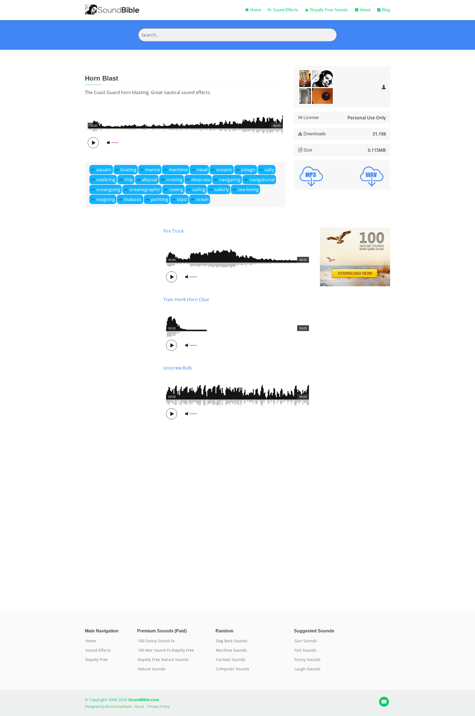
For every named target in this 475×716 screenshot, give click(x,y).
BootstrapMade (119, 706)
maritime (178, 170)
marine (152, 170)
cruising (174, 180)
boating (128, 170)
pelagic (248, 170)
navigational (262, 180)
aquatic (104, 170)
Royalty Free (96, 660)
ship (128, 180)
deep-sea (200, 180)
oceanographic (144, 189)
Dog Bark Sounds (231, 641)
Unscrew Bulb (177, 368)
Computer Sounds (232, 669)
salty (269, 170)
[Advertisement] (120, 411)
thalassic (133, 199)
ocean (202, 199)
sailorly (221, 189)
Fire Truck (173, 231)
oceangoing (108, 189)
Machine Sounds (231, 650)
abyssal (149, 180)
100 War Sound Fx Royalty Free (166, 650)
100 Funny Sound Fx (156, 641)
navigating (230, 180)
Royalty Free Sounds (328, 9)
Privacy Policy (159, 706)
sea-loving (248, 189)
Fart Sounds (305, 650)
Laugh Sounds (307, 669)
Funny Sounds (307, 660)
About (364, 9)
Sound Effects (285, 9)
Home (255, 9)
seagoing (105, 199)
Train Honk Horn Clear (186, 299)
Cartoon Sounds (230, 660)
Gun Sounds (305, 641)
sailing (198, 189)
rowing (176, 189)
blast (182, 199)
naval (202, 170)
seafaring (105, 180)
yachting (159, 199)
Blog (385, 9)
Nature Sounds (151, 669)
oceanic (224, 170)
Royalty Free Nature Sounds (163, 660)
